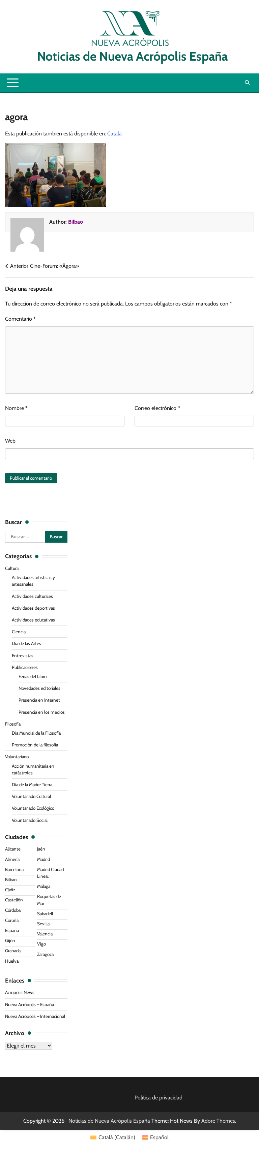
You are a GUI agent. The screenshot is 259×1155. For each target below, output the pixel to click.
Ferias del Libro (33, 676)
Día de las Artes (26, 643)
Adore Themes (218, 1121)
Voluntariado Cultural (31, 796)
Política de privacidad (158, 1097)
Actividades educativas (33, 619)
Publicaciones (25, 667)
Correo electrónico (157, 408)
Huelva (12, 961)
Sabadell (45, 913)
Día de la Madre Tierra (32, 784)
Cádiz (10, 889)
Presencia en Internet (39, 700)
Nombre (16, 408)
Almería (12, 859)
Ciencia (19, 631)
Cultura (12, 568)
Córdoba (13, 910)
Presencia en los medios (42, 712)
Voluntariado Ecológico (33, 808)
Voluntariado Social (30, 820)
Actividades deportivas (33, 608)
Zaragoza (45, 954)
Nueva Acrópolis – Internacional (35, 1016)
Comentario (20, 319)
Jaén (41, 849)
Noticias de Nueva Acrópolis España (130, 56)
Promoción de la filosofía (35, 744)
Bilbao (75, 222)
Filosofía (13, 724)
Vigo (41, 944)
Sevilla (43, 923)
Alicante (13, 849)
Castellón (14, 899)
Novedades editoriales (39, 688)
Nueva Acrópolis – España (29, 1004)
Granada (13, 950)
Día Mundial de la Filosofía (36, 733)
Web (10, 441)
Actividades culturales (32, 596)
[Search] (247, 82)
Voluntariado (17, 756)
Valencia (45, 933)
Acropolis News (19, 992)
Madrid (43, 859)
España (12, 930)
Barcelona (14, 869)
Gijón (10, 940)
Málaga (43, 886)
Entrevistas (22, 655)
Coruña (12, 920)
